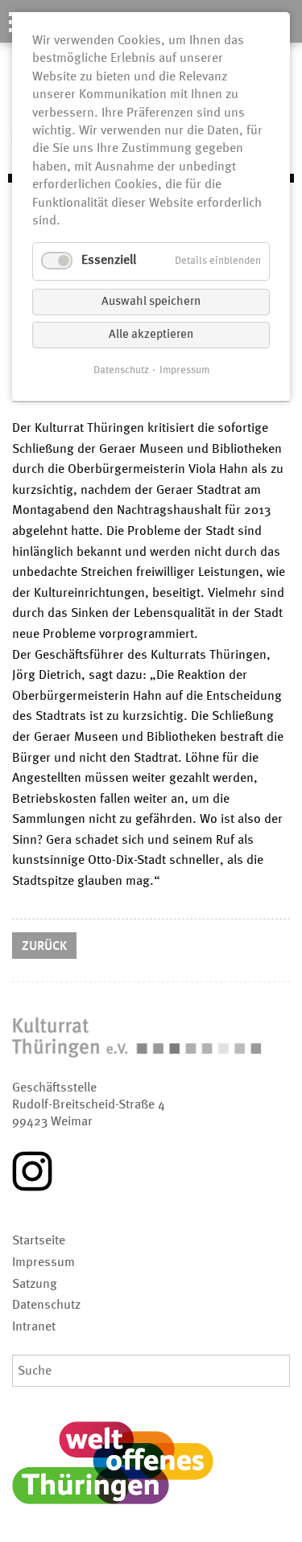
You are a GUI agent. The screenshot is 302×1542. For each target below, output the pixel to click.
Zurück (44, 946)
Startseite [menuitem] (38, 1241)
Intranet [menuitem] (34, 1327)
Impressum (184, 370)
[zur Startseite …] (151, 1040)
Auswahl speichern (151, 302)
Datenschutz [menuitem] (46, 1305)
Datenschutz (121, 370)
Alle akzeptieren (151, 335)
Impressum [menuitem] (43, 1262)
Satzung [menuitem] (34, 1284)
